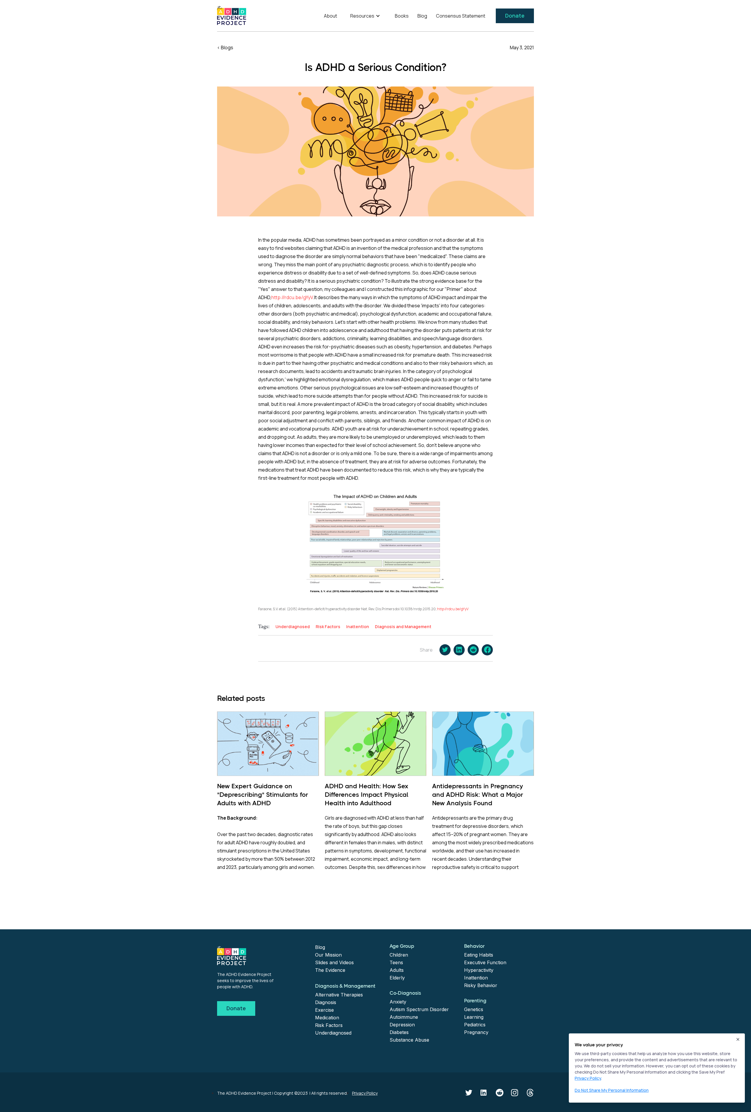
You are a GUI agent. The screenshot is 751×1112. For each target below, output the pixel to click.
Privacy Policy (365, 1093)
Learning (473, 1017)
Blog (422, 16)
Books (402, 16)
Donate (515, 15)
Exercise (324, 1010)
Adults (397, 970)
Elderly (397, 978)
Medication (327, 1018)
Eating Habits (478, 955)
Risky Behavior (480, 985)
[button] (366, 16)
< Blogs (225, 47)
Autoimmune (404, 1017)
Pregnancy (476, 1032)
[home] (231, 15)
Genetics (473, 1009)
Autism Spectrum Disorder (419, 1009)
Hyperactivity (478, 970)
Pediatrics (475, 1025)
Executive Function (485, 962)
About (330, 16)
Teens (396, 962)
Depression (402, 1025)
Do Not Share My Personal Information (612, 1090)
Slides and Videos (334, 962)
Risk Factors (329, 1025)
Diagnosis (325, 1002)
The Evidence (330, 970)
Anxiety (398, 1002)
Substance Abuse (409, 1040)
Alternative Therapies (339, 995)
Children (399, 955)
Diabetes (399, 1032)
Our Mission (328, 955)
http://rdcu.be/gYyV (292, 297)
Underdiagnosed (333, 1033)
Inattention (476, 978)
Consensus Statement (460, 16)
